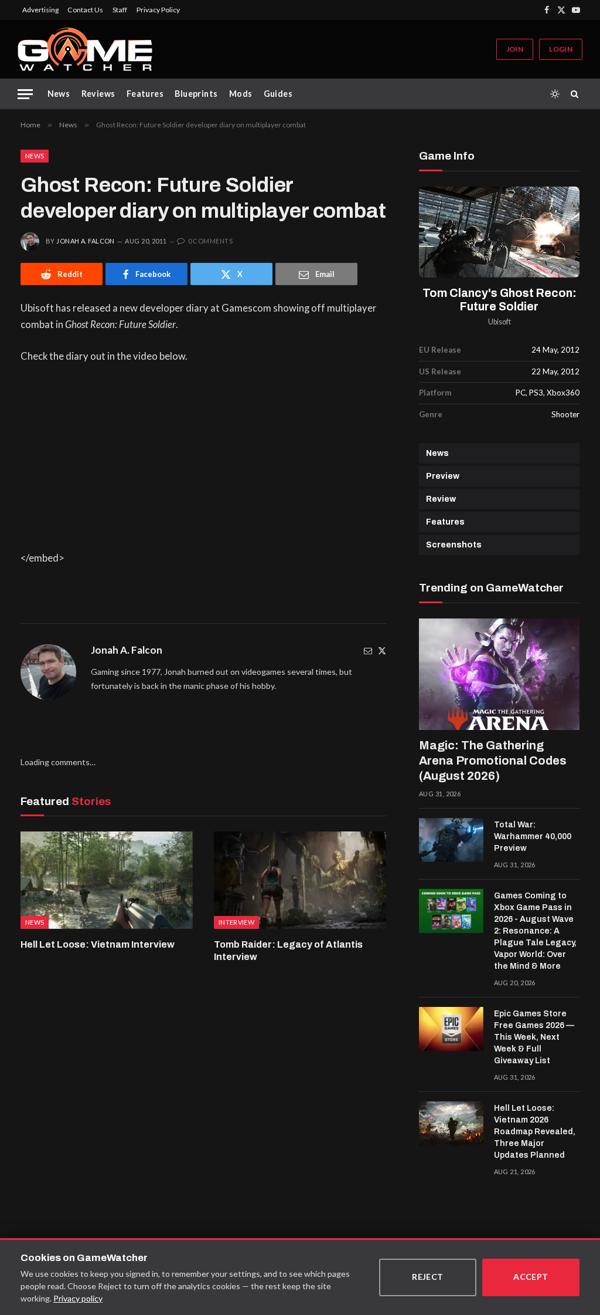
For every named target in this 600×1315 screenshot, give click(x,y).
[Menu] (25, 94)
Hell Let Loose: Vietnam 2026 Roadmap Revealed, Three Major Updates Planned (534, 1132)
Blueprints (196, 94)
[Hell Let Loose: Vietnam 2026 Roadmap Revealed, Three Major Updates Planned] (451, 1123)
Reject (428, 1277)
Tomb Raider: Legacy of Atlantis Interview (288, 950)
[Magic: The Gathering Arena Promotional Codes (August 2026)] (499, 673)
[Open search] (576, 94)
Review (441, 499)
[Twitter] (382, 650)
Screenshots (454, 544)
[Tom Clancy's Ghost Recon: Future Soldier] (499, 232)
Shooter (565, 414)
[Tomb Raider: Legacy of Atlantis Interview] (300, 879)
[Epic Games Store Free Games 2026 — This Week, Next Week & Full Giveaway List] (451, 1029)
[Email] (368, 650)
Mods (241, 94)
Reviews (98, 94)
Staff (119, 9)
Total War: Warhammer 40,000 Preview (532, 836)
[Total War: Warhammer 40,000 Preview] (451, 840)
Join (514, 49)
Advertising (40, 9)
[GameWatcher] (85, 49)
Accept (530, 1277)
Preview (442, 476)
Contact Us (85, 9)
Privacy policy (78, 1298)
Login (560, 49)
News (58, 94)
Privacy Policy (158, 9)
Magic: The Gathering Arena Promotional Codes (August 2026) (493, 760)
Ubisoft (499, 321)
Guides (278, 94)
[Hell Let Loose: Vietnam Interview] (107, 879)
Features (145, 94)
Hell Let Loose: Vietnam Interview (98, 944)
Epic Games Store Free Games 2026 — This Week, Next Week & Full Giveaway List (534, 1037)
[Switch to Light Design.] (555, 94)
